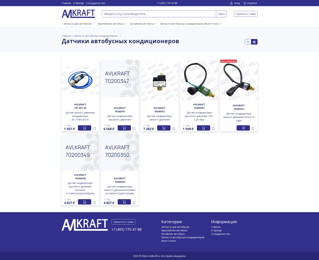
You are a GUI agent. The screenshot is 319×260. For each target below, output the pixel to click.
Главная (66, 3)
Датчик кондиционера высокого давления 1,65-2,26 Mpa (199, 116)
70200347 (119, 111)
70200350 (119, 181)
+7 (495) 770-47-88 (167, 3)
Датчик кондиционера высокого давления (119, 117)
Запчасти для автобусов (175, 226)
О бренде (78, 3)
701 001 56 (80, 107)
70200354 (238, 108)
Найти (221, 13)
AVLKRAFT (80, 104)
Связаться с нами (246, 13)
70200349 (80, 178)
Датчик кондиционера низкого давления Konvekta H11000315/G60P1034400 (119, 190)
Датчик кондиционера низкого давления (159, 117)
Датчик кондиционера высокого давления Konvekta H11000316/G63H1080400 (80, 188)
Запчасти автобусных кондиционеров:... (96, 35)
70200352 (159, 111)
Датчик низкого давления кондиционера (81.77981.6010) (80, 116)
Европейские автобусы (174, 230)
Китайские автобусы (173, 233)
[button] (69, 125)
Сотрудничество (95, 3)
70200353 (199, 107)
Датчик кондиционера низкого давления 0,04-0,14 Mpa (238, 117)
